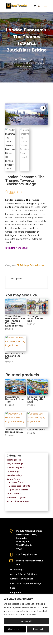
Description (15, 278)
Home (13, 59)
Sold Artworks (37, 265)
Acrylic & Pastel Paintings (23, 574)
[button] (43, 108)
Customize (13, 629)
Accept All (26, 621)
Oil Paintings (25, 59)
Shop (12, 587)
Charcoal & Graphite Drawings (25, 583)
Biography (15, 592)
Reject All (38, 629)
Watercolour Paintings (21, 578)
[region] (26, 614)
